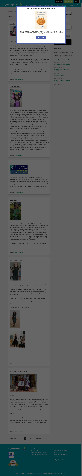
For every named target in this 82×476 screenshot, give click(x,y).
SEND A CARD (41, 37)
